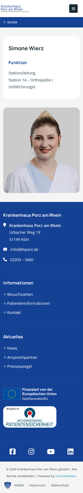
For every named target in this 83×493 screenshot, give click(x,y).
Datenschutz (60, 485)
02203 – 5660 (21, 259)
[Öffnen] (73, 8)
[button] (7, 485)
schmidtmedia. (66, 476)
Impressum (37, 485)
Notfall (19, 485)
